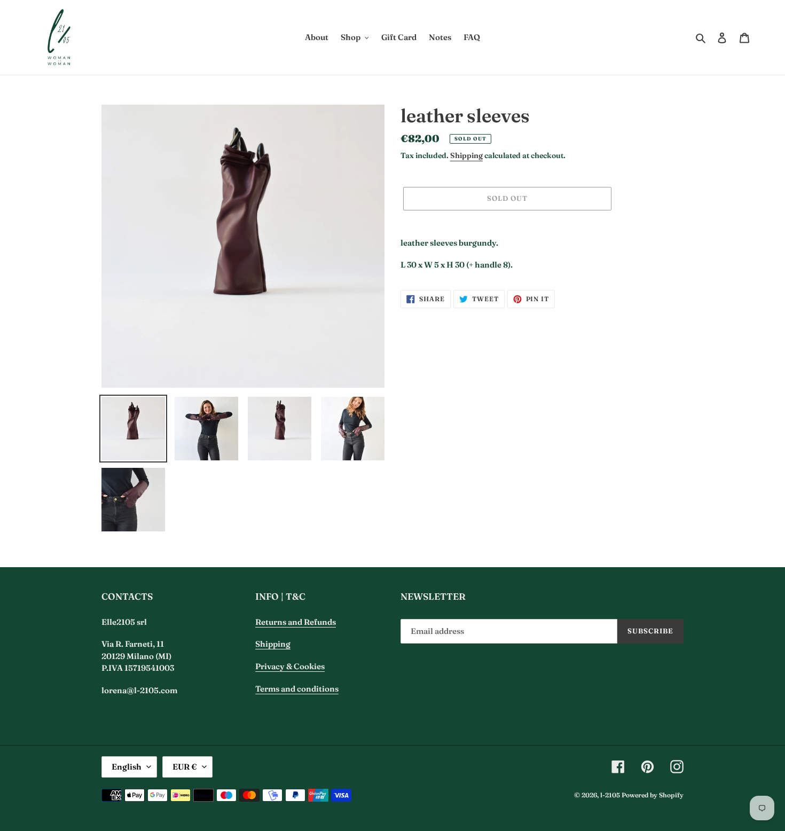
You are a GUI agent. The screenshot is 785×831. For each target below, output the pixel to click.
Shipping (466, 155)
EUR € (184, 767)
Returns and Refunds (295, 622)
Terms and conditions (297, 689)
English (127, 767)
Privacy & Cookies (290, 666)
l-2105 (610, 795)
